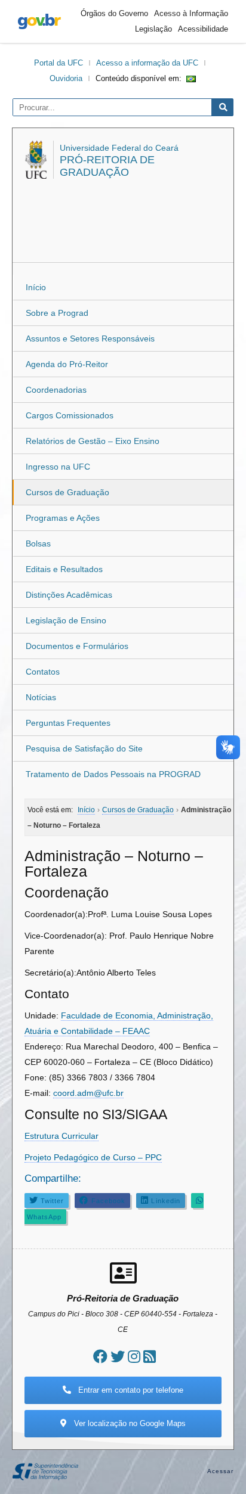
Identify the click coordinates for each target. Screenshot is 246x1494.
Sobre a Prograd (57, 313)
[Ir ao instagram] (134, 1357)
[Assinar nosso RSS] (149, 1357)
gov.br (39, 21)
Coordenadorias (56, 390)
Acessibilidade (203, 28)
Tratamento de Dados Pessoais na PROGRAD (113, 774)
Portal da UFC (58, 62)
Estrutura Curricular (61, 1136)
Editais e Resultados (64, 569)
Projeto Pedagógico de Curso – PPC (93, 1157)
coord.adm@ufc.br (88, 1093)
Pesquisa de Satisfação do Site (84, 748)
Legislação (153, 28)
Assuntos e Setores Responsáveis (90, 338)
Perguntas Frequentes (68, 723)
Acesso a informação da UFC (147, 62)
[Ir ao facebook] (100, 1357)
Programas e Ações (63, 518)
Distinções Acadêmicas (69, 595)
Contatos (43, 671)
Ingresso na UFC (58, 466)
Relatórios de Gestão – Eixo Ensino (92, 441)
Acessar (220, 1471)
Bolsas (38, 543)
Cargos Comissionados (69, 415)
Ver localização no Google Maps (129, 1423)
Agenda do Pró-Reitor (67, 364)
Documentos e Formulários (77, 646)
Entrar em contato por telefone (129, 1390)
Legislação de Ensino (66, 620)
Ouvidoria (66, 78)
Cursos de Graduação (67, 492)
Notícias (41, 697)
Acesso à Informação (191, 13)
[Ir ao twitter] (117, 1357)
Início (36, 287)
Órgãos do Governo (114, 13)
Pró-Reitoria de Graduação (107, 166)
